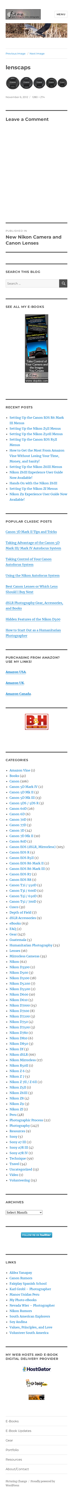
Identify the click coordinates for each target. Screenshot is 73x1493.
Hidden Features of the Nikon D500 (33, 619)
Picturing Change (16, 1481)
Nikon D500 (19, 973)
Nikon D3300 (20, 967)
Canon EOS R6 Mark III (27, 869)
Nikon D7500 (20, 1027)
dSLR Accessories (23, 918)
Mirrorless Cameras (25, 956)
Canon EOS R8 (20, 880)
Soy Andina (18, 1322)
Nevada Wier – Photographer (32, 1305)
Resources (17, 1131)
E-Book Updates (18, 1431)
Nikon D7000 (20, 1005)
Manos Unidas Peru (24, 1294)
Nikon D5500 (20, 989)
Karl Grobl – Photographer (30, 1289)
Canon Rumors (21, 1278)
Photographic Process (26, 1120)
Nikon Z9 (17, 1104)
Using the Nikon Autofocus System (33, 575)
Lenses (15, 951)
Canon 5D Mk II (21, 792)
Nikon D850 (19, 1044)
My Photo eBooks (23, 1300)
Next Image (37, 53)
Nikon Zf (16, 1109)
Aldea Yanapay (21, 1273)
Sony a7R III (19, 1147)
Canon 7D (17, 830)
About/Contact (17, 1469)
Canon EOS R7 (20, 874)
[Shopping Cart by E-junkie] (36, 1397)
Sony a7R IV (19, 1153)
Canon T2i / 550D (23, 885)
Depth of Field (20, 912)
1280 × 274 (38, 97)
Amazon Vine (20, 770)
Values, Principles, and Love (31, 1327)
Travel (14, 1164)
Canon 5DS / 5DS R (24, 803)
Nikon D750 (19, 1022)
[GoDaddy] (36, 1383)
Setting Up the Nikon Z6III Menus (36, 467)
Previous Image (16, 53)
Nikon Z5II (18, 1087)
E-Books (12, 1421)
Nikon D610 (19, 1000)
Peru (13, 1115)
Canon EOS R (19, 852)
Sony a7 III (18, 1142)
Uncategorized (21, 1169)
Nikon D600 (19, 994)
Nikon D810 (18, 1038)
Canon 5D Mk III (22, 798)
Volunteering (20, 1180)
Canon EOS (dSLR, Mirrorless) (33, 847)
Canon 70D (18, 819)
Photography (20, 1126)
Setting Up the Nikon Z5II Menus (35, 428)
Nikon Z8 (17, 1098)
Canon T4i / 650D (23, 896)
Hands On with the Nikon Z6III (33, 483)
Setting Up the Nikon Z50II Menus (36, 434)
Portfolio (12, 1450)
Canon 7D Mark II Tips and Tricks (31, 532)
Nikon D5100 (19, 978)
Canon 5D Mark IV (24, 787)
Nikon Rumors (21, 1311)
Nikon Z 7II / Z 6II (23, 1082)
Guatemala (18, 940)
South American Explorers (30, 1316)
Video (14, 1175)
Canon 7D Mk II (21, 836)
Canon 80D (18, 841)
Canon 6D (17, 814)
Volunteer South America (29, 1333)
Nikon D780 (19, 1033)
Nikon (14, 962)
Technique (18, 1158)
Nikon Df (16, 1049)
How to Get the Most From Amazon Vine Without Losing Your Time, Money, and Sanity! (37, 455)
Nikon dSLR (19, 1055)
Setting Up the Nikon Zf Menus (34, 489)
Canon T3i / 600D (23, 891)
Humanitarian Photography (31, 945)
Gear (13, 934)
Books (14, 776)
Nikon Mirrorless (23, 1060)
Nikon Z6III (18, 1093)
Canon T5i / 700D (23, 901)
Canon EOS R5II (22, 858)
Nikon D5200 (20, 983)
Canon (14, 781)
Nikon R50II (19, 1065)
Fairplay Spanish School (28, 1283)
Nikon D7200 (20, 1016)
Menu (61, 14)
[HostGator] (36, 1369)
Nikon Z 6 (17, 1071)
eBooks (15, 923)
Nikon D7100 (19, 1011)
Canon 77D (18, 825)
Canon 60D (18, 809)
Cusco (14, 907)
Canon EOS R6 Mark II (27, 863)
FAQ (13, 929)
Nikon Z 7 (17, 1076)
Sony (13, 1136)
